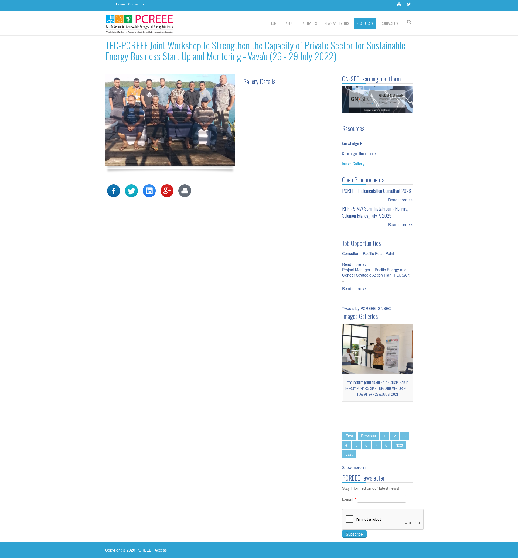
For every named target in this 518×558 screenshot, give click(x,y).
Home (120, 4)
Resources (365, 23)
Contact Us (136, 4)
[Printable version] (184, 190)
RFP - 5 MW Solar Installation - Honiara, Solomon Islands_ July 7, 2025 (375, 212)
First (349, 435)
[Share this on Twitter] (131, 190)
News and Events (337, 23)
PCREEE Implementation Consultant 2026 (376, 190)
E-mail (349, 499)
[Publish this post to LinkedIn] (149, 190)
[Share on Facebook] (113, 190)
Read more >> (400, 199)
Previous (368, 435)
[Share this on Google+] (167, 190)
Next (399, 445)
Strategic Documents (359, 153)
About (290, 23)
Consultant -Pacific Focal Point (368, 253)
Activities (310, 23)
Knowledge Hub (354, 143)
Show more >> (354, 467)
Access (161, 550)
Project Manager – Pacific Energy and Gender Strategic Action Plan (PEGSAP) (376, 272)
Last (349, 454)
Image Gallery (353, 163)
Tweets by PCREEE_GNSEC (366, 308)
